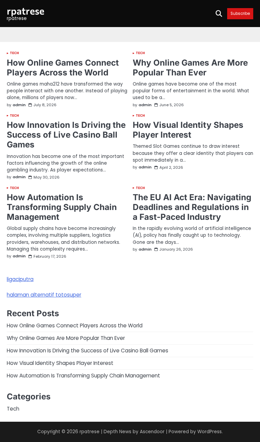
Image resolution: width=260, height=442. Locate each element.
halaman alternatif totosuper (44, 294)
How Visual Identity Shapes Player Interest (188, 130)
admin (19, 105)
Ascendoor (152, 431)
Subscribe (240, 13)
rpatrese (25, 11)
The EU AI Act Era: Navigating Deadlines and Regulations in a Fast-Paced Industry (192, 207)
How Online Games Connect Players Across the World (63, 67)
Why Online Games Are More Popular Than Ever (190, 67)
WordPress (209, 431)
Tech (14, 53)
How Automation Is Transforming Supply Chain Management (62, 207)
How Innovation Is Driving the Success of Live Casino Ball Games (66, 134)
